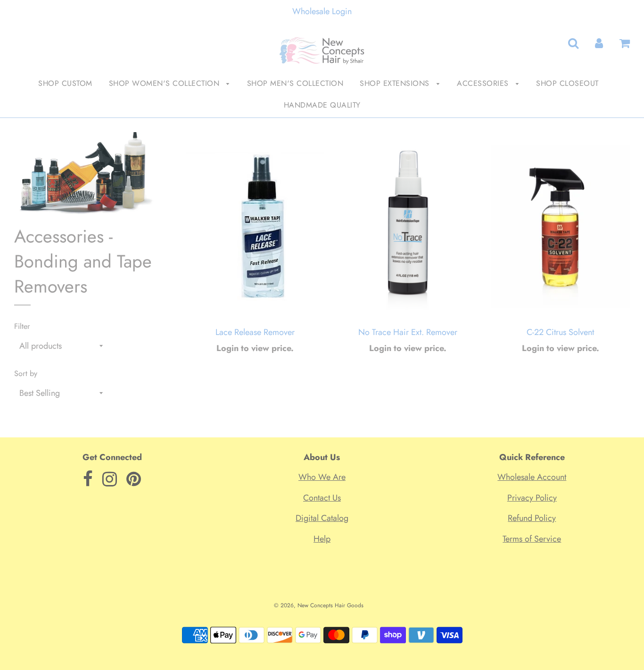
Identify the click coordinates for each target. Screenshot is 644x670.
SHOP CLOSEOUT (567, 83)
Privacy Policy (532, 498)
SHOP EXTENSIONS (396, 83)
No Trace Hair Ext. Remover (407, 332)
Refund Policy (532, 518)
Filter (22, 326)
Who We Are (322, 477)
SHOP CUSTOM (65, 83)
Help (322, 539)
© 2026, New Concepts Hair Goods (318, 605)
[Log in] (599, 43)
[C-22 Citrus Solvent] (560, 226)
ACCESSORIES (484, 83)
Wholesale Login (322, 11)
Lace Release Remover (255, 332)
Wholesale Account (531, 477)
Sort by (25, 373)
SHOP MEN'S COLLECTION (295, 83)
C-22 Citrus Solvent (560, 332)
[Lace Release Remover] (255, 226)
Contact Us (322, 498)
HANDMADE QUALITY (322, 105)
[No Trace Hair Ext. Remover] (408, 226)
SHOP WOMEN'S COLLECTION (165, 83)
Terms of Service (532, 539)
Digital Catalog (322, 518)
